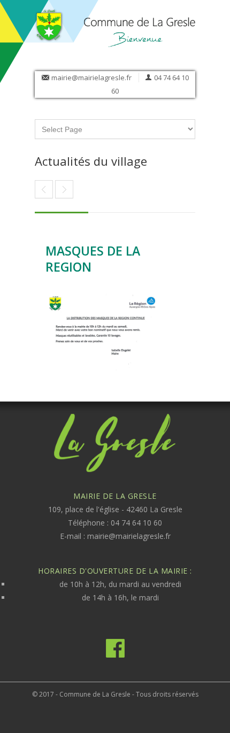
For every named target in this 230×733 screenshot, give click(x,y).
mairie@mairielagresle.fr (91, 77)
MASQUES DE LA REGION (92, 259)
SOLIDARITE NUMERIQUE (64, 189)
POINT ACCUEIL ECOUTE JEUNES (44, 189)
